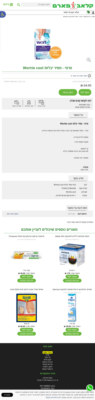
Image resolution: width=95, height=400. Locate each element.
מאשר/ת (7, 395)
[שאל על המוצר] (16, 102)
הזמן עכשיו (68, 92)
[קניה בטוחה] (41, 102)
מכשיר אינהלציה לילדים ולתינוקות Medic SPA (72, 236)
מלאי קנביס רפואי (71, 12)
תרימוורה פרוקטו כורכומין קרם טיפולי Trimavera (26, 236)
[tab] (78, 115)
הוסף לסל (84, 92)
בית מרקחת (86, 16)
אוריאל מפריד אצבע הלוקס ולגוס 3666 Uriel (26, 289)
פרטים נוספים (72, 280)
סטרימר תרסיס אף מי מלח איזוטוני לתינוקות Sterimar (72, 289)
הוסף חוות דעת (12, 214)
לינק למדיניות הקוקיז (53, 397)
